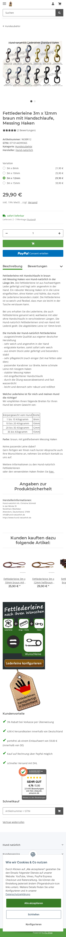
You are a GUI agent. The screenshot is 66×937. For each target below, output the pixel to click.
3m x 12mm (35, 178)
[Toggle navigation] (4, 2)
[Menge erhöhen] (59, 233)
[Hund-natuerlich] (10, 4)
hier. (51, 471)
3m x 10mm (35, 173)
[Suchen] (59, 12)
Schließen (33, 914)
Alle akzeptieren (33, 903)
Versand (32, 202)
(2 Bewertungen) (26, 130)
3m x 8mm (35, 168)
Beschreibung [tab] (12, 266)
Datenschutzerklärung (18, 894)
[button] (53, 3)
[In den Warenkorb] (33, 243)
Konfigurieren (34, 924)
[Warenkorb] (59, 3)
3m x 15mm (35, 183)
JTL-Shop (48, 932)
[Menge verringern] (6, 233)
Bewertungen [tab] (37, 266)
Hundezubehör (23, 146)
